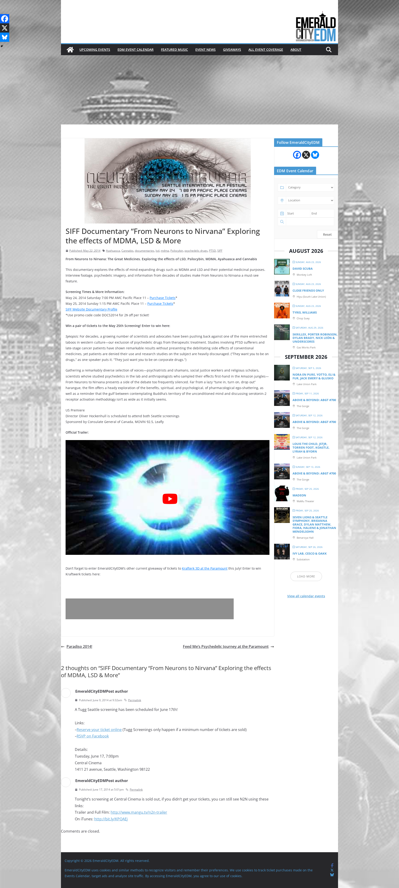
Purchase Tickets (162, 298)
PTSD (212, 251)
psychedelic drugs (196, 251)
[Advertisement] (199, 89)
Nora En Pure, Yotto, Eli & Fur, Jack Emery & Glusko (314, 376)
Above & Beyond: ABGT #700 (314, 400)
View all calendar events (306, 596)
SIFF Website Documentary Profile (91, 309)
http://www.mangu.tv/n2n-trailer (139, 812)
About (295, 49)
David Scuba (303, 268)
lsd (157, 251)
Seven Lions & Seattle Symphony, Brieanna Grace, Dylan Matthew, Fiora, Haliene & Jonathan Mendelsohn (314, 524)
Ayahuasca (113, 251)
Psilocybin (176, 251)
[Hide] (2, 46)
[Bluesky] (4, 37)
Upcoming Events (94, 49)
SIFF (219, 251)
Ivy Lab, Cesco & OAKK (310, 553)
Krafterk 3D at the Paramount (204, 568)
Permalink (134, 700)
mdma (165, 251)
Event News (205, 49)
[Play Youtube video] (170, 499)
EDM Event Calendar (136, 49)
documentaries (144, 251)
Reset (327, 234)
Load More (306, 576)
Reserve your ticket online (99, 729)
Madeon (299, 495)
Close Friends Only (308, 290)
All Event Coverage (265, 49)
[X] (4, 28)
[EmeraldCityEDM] (70, 49)
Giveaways (232, 49)
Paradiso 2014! (79, 646)
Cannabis (127, 251)
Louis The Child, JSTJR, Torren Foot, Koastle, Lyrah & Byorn (311, 447)
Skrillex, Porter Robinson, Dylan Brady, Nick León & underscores (315, 338)
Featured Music (174, 49)
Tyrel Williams (305, 312)
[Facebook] (4, 18)
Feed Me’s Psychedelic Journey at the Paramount (226, 646)
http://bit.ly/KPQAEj (111, 819)
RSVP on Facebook (93, 736)
